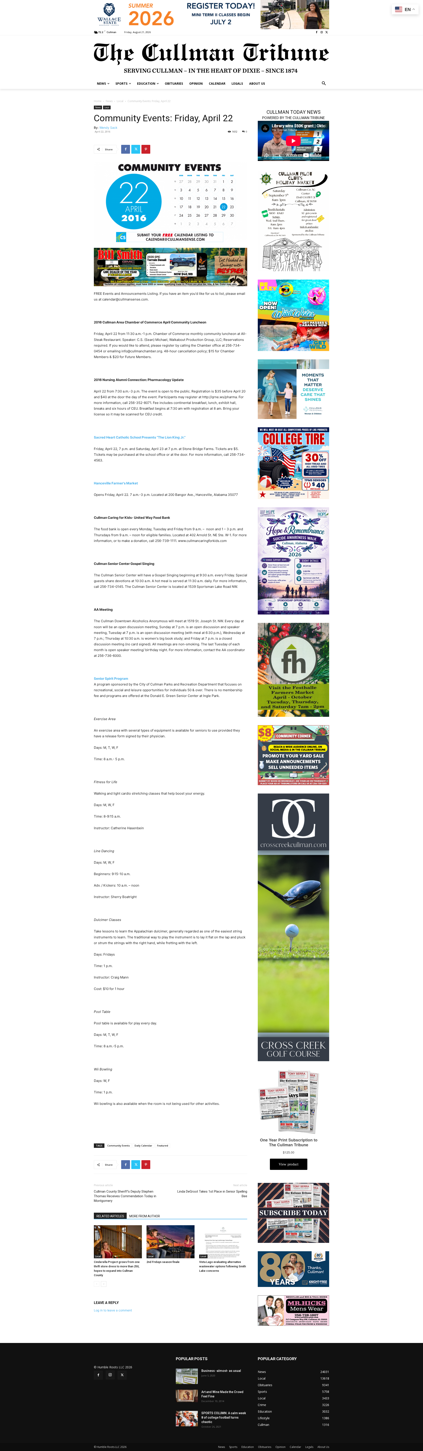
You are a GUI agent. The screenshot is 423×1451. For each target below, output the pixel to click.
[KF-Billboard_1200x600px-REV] (293, 1269)
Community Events (118, 1145)
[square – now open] (293, 315)
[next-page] (103, 1284)
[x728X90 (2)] (211, 14)
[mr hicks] (293, 1310)
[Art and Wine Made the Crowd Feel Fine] (187, 1396)
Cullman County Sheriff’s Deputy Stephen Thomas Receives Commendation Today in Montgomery (125, 1196)
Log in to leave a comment (113, 1310)
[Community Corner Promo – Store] (293, 755)
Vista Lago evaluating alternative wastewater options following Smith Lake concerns (222, 1266)
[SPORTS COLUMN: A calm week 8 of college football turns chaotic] (187, 1418)
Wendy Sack (108, 127)
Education (247, 1447)
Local (120, 101)
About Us (323, 1447)
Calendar (295, 1447)
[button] (324, 83)
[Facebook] (316, 32)
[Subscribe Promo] (293, 1212)
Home (98, 101)
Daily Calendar (143, 1145)
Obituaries (264, 1447)
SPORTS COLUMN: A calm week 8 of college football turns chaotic (223, 1417)
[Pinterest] (145, 149)
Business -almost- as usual (221, 1371)
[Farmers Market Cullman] (293, 669)
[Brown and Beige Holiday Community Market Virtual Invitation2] (293, 220)
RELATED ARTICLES (110, 1216)
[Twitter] (326, 32)
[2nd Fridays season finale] (171, 1241)
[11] (170, 267)
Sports (233, 1447)
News (109, 101)
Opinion (280, 1447)
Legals (309, 1447)
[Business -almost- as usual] (187, 1376)
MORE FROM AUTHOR (144, 1216)
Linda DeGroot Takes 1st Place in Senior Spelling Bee (212, 1194)
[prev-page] (96, 1284)
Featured (162, 1145)
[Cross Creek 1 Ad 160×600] (293, 927)
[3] (293, 389)
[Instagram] (321, 32)
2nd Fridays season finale (163, 1262)
